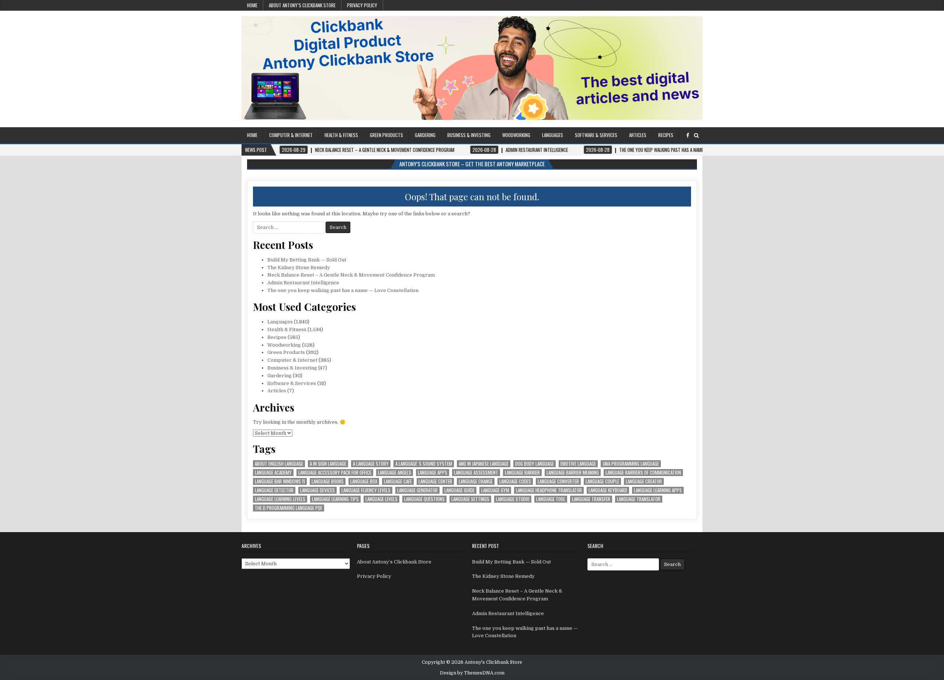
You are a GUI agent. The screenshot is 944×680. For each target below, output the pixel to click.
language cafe (398, 481)
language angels (394, 472)
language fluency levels (366, 490)
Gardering (425, 135)
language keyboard (608, 490)
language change (476, 481)
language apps (432, 472)
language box (363, 481)
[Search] (696, 135)
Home (252, 5)
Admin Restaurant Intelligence (303, 282)
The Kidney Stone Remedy (298, 267)
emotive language (578, 463)
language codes (515, 481)
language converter (558, 481)
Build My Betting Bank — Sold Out (306, 260)
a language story (371, 463)
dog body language (534, 463)
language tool (550, 499)
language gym (495, 490)
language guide (459, 490)
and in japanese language (484, 463)
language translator (638, 499)
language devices (317, 490)
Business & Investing (468, 135)
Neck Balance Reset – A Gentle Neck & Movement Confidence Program (351, 275)
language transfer (591, 499)
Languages (552, 135)
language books (328, 481)
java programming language (631, 463)
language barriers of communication (643, 472)
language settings (470, 499)
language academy (273, 472)
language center (435, 481)
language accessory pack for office (334, 472)
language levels (381, 499)
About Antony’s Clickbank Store (302, 5)
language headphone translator (549, 490)
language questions (424, 499)
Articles (637, 135)
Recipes (665, 135)
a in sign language (328, 463)
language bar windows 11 (280, 481)
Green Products (386, 135)
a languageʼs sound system (423, 463)
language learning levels (280, 499)
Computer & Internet (291, 135)
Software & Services (596, 135)
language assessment (476, 472)
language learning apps (658, 490)
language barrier (522, 472)
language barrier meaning (572, 472)
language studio (513, 499)
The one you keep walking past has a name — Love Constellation (343, 290)
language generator (417, 490)
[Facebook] (687, 135)
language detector (274, 490)
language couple (602, 481)
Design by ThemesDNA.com (472, 673)
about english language (279, 463)
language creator (644, 481)
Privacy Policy (362, 5)
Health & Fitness (341, 135)
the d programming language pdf (288, 507)
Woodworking (516, 135)
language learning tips (335, 499)
